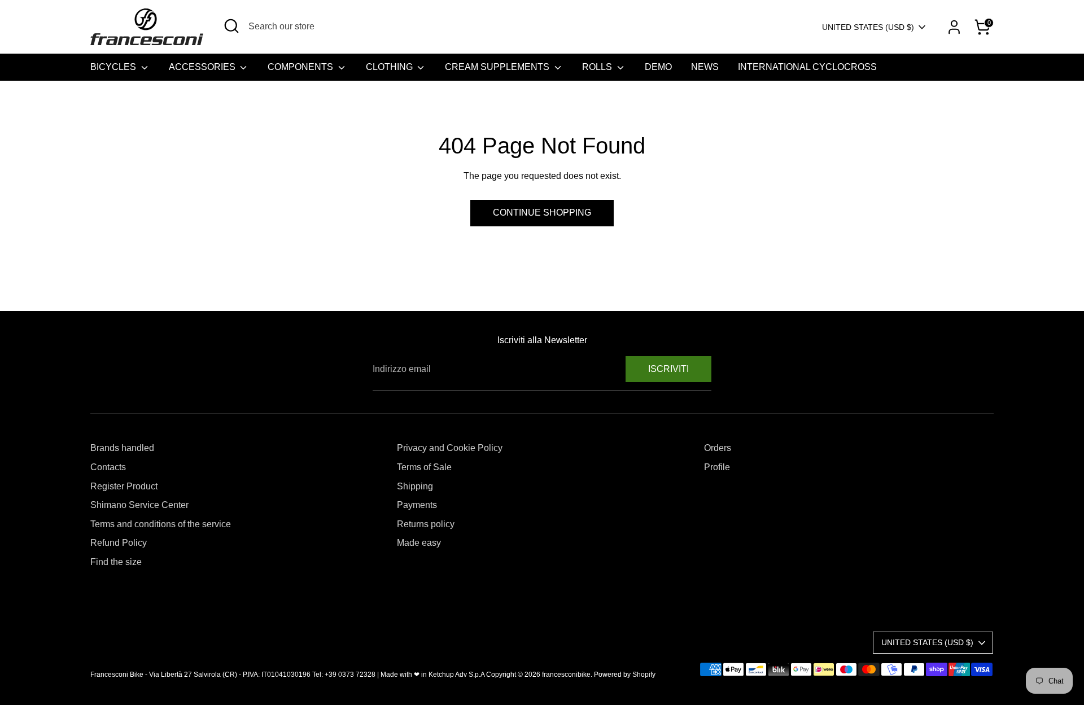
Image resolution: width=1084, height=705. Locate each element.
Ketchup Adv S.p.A (456, 674)
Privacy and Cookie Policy (449, 448)
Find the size (116, 562)
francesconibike (566, 674)
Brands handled (122, 448)
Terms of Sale (424, 467)
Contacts (108, 467)
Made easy (419, 543)
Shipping (415, 486)
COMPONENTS (301, 67)
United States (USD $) (868, 27)
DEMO (658, 67)
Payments (417, 505)
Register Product (124, 486)
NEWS (705, 67)
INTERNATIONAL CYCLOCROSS (807, 67)
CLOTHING (390, 67)
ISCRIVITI (668, 369)
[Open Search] (231, 26)
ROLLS (598, 67)
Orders (717, 448)
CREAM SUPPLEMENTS (498, 67)
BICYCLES (114, 67)
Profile (717, 467)
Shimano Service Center (139, 505)
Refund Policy (118, 543)
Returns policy (425, 524)
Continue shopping (542, 212)
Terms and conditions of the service (160, 524)
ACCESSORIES (203, 67)
